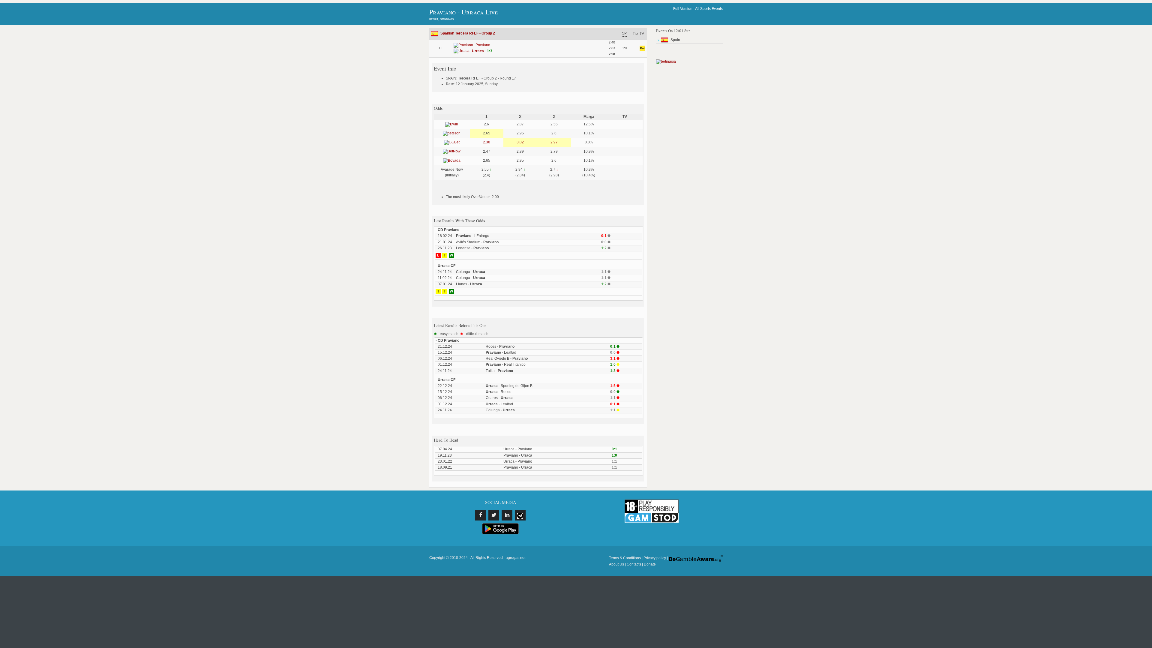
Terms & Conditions (625, 558)
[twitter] (493, 515)
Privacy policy (655, 558)
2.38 (486, 142)
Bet (642, 48)
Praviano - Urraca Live (463, 12)
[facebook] (480, 515)
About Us (616, 564)
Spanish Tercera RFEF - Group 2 (467, 33)
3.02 (520, 142)
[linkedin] (507, 515)
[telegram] (520, 515)
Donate (650, 564)
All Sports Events (709, 9)
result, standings (441, 19)
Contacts (634, 564)
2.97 (554, 142)
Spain (675, 40)
